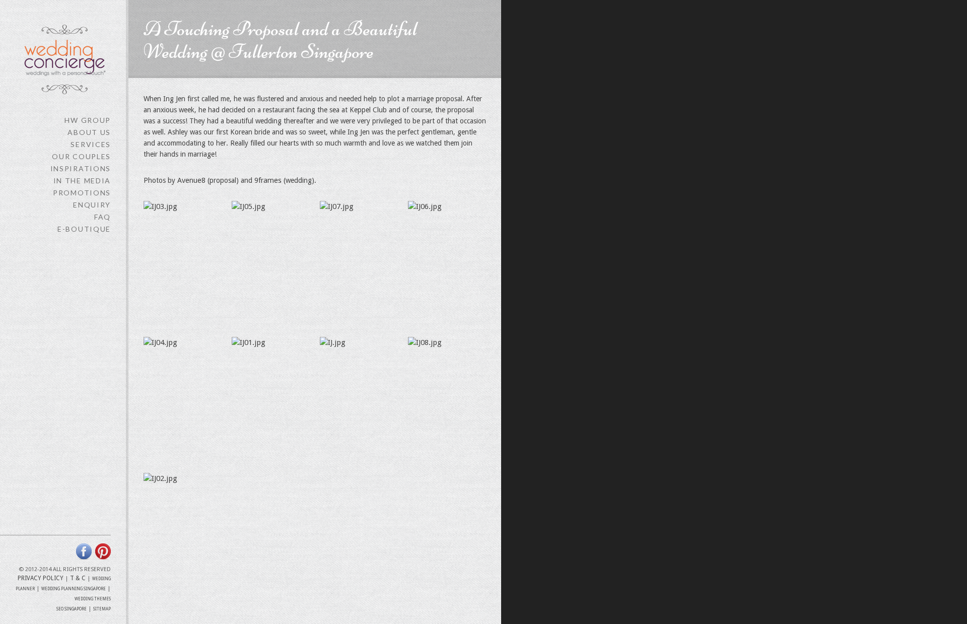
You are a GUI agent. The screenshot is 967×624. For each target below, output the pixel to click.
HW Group (87, 120)
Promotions (82, 192)
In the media (82, 180)
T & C (78, 578)
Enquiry (92, 204)
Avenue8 (191, 180)
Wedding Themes (93, 599)
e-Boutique (84, 229)
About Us (89, 132)
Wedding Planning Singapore (73, 589)
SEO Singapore (71, 609)
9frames (268, 180)
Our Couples (81, 156)
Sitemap (102, 609)
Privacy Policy (40, 578)
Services (91, 144)
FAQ (102, 217)
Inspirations (80, 168)
